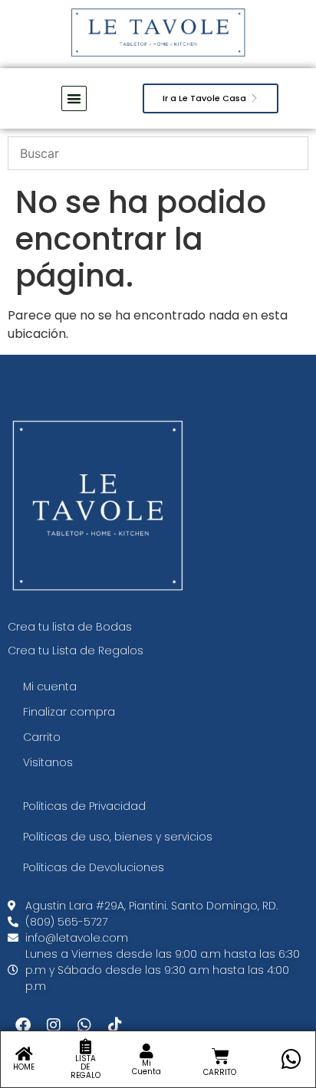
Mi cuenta (50, 686)
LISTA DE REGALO (85, 1067)
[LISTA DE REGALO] (85, 1046)
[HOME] (23, 1054)
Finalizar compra (69, 711)
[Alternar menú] (74, 98)
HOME (24, 1067)
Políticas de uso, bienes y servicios (117, 836)
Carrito (42, 737)
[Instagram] (53, 1025)
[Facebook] (23, 1025)
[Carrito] (221, 1056)
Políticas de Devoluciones (93, 867)
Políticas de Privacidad (84, 806)
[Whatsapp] (84, 1025)
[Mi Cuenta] (146, 1051)
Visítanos (48, 762)
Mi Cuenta (146, 1067)
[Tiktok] (115, 1025)
